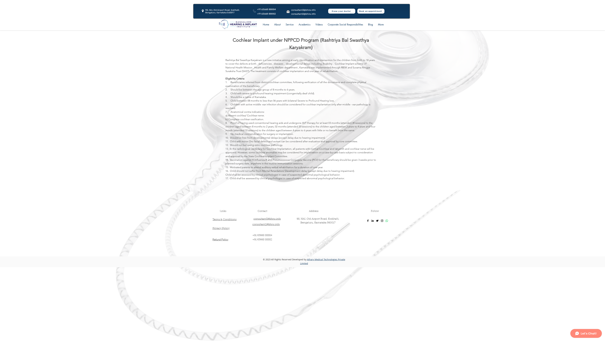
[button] (277, 24)
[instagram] (382, 220)
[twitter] (377, 220)
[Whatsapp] (386, 220)
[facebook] (367, 220)
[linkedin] (372, 220)
